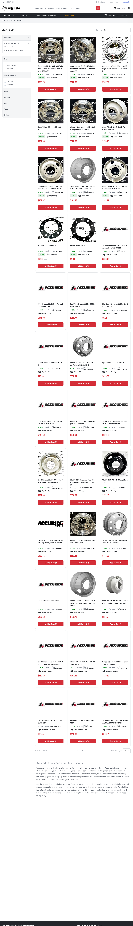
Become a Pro (126, 2)
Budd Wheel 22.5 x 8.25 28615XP (50, 128)
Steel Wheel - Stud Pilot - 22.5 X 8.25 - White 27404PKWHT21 (115, 602)
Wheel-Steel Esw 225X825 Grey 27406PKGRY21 (115, 663)
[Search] (98, 8)
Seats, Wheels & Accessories (46, 15)
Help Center (101, 2)
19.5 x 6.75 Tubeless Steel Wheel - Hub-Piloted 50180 (114, 422)
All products (8, 15)
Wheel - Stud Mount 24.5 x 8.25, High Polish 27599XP (82, 128)
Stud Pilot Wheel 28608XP (48, 601)
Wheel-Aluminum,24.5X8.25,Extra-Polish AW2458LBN (82, 364)
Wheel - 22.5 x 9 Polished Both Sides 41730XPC (82, 541)
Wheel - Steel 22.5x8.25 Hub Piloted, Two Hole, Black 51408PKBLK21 (82, 603)
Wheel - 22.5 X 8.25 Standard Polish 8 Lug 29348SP (114, 541)
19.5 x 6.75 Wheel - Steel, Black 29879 (114, 481)
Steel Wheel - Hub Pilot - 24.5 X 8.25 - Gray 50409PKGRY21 (50, 663)
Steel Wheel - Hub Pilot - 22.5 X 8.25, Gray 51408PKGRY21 (82, 187)
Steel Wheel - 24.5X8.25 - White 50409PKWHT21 (114, 128)
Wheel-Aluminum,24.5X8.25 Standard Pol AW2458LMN (114, 246)
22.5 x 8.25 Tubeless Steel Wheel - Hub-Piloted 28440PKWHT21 (82, 482)
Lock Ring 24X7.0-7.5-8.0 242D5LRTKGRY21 (50, 721)
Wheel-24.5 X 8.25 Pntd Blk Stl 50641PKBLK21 (82, 663)
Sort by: (99, 30)
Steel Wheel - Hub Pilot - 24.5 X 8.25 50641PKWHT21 (114, 187)
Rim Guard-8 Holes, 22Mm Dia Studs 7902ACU (115, 305)
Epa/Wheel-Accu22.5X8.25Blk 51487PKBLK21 (82, 305)
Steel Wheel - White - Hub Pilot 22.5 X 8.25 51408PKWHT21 (50, 187)
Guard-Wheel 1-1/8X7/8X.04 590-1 (50, 364)
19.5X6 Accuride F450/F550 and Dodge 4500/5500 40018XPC (50, 542)
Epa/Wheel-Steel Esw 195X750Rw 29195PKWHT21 (50, 422)
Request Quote (113, 2)
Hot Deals (70, 15)
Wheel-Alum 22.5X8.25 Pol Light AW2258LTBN (50, 305)
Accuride (47, 74)
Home (4, 20)
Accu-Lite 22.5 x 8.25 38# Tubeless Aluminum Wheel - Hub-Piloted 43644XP (50, 68)
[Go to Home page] (11, 8)
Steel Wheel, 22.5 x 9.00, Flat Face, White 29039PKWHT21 (50, 481)
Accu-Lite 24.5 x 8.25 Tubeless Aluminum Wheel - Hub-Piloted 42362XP (82, 68)
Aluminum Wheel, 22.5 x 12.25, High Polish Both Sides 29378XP (114, 68)
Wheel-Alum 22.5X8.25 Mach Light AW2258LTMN (82, 422)
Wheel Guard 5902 (77, 245)
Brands (24, 15)
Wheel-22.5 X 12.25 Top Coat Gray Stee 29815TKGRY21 (115, 721)
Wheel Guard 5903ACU (47, 245)
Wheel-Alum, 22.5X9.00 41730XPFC (82, 721)
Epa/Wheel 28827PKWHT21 (113, 363)
